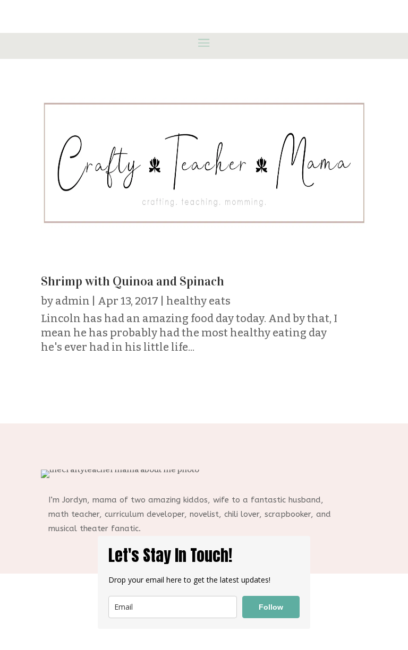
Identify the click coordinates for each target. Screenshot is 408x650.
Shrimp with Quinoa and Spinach (132, 281)
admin (72, 300)
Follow (271, 607)
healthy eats (198, 300)
